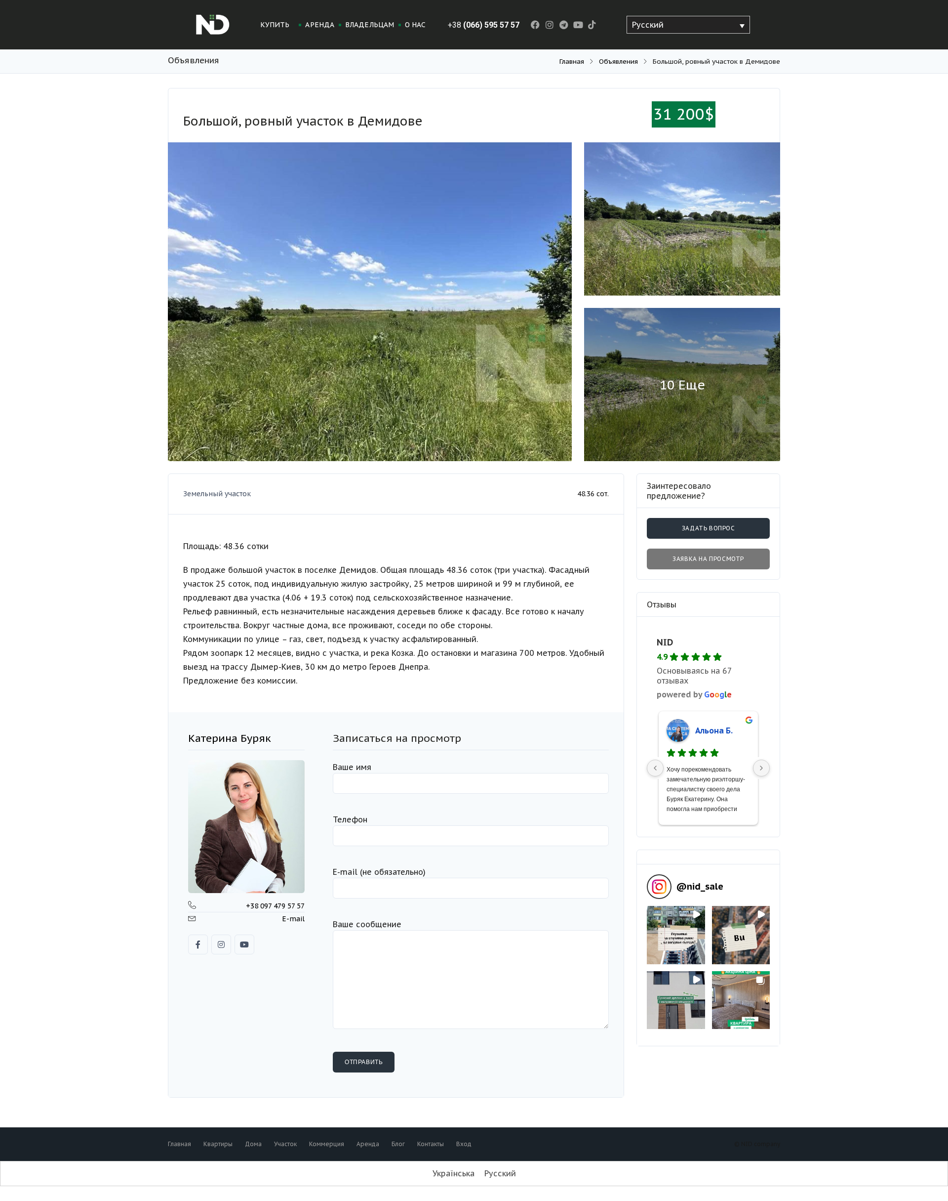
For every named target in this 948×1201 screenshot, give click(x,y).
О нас (415, 24)
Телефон (350, 819)
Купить (275, 24)
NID (665, 642)
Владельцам (369, 24)
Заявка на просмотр (708, 558)
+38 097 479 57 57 (275, 905)
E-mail (293, 918)
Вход (464, 1144)
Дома (253, 1144)
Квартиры (218, 1144)
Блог (398, 1144)
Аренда (319, 24)
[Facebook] (535, 25)
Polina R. (711, 730)
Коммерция (326, 1144)
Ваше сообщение (367, 924)
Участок (285, 1144)
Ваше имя (352, 767)
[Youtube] (578, 25)
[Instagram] (550, 25)
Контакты (430, 1144)
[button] (676, 935)
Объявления (618, 61)
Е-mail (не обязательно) (379, 872)
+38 (483, 25)
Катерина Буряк (229, 738)
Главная (571, 61)
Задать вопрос (708, 528)
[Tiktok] (592, 25)
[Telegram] (563, 25)
